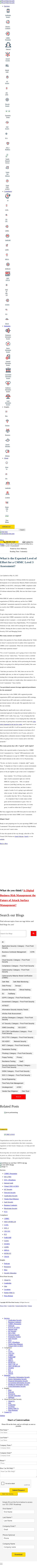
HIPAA (7, 259)
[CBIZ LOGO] (9, 1134)
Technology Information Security (8, 336)
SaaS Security (7, 127)
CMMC (7, 231)
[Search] (34, 537)
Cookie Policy (11, 1306)
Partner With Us (7, 508)
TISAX (7, 323)
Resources (7, 435)
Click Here (10, 880)
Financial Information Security (8, 363)
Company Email (6, 1453)
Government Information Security (8, 376)
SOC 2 (6, 1228)
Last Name (4, 1437)
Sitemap (30, 1306)
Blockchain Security (10, 1208)
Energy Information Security (8, 350)
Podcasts (7, 425)
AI (7, 200)
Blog (6, 416)
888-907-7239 (10, 542)
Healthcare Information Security (8, 389)
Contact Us (6, 526)
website (2, 839)
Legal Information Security (8, 402)
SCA (6, 138)
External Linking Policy (21, 1306)
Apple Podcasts (19, 836)
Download (18, 1554)
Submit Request (18, 1490)
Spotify (26, 836)
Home (2, 544)
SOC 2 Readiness (7, 148)
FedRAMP (8, 240)
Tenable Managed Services (7, 160)
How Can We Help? (7, 1468)
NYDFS (7, 304)
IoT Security (7, 82)
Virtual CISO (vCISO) (7, 187)
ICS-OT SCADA (8, 59)
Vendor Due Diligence (7, 174)
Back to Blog (4, 843)
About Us (6, 468)
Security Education (7, 445)
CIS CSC (6, 217)
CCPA (6, 210)
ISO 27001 (6, 93)
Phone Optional (9, 1535)
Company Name (6, 1445)
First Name (4, 1430)
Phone (2, 1460)
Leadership (7, 488)
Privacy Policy (3, 1306)
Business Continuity (7, 24)
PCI (6, 314)
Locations (7, 497)
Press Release (7, 521)
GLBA (6, 1241)
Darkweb (8, 49)
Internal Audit (7, 71)
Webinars (7, 456)
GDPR (7, 250)
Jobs (6, 478)
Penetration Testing (8, 116)
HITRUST (7, 269)
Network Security (7, 105)
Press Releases (13, 1410)
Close (2, 1313)
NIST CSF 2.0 (8, 279)
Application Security (8, 16)
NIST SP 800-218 (6, 292)
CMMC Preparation (8, 38)
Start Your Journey (7, 1494)
